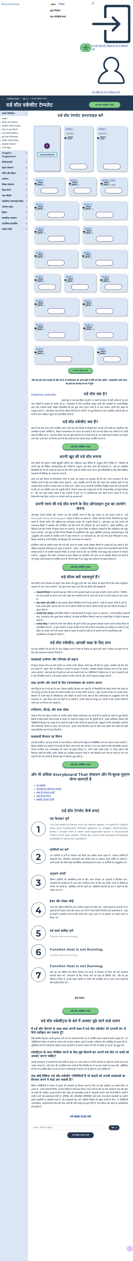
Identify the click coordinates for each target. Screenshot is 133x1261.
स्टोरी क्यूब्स (6, 147)
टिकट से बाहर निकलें (10, 129)
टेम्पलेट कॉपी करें (78, 134)
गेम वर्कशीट (41, 785)
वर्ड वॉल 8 (88, 228)
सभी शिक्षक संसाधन (13, 98)
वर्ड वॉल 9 (40, 349)
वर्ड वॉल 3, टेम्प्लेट (108, 180)
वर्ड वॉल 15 (88, 204)
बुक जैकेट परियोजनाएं (10, 137)
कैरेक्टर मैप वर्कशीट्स (10, 122)
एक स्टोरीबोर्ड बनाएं (58, 16)
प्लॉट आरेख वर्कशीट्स (10, 133)
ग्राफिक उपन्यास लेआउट (11, 126)
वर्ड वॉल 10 (89, 325)
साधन (53, 4)
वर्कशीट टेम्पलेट (80, 1116)
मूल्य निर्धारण (55, 10)
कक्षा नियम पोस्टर (43, 796)
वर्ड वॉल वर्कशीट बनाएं (104, 105)
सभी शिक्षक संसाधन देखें (80, 1135)
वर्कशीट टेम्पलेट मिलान (10, 140)
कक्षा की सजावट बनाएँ (45, 792)
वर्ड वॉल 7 (69, 129)
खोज (113, 1127)
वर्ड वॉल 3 (40, 276)
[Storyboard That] (10, 3)
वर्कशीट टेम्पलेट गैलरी (45, 799)
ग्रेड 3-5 (25, 98)
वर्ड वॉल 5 (39, 180)
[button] (62, 4)
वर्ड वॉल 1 (69, 276)
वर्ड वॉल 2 (40, 204)
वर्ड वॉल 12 (40, 228)
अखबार (4, 118)
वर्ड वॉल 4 (74, 180)
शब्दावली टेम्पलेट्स (9, 144)
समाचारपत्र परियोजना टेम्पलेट (48, 789)
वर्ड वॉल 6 (102, 129)
